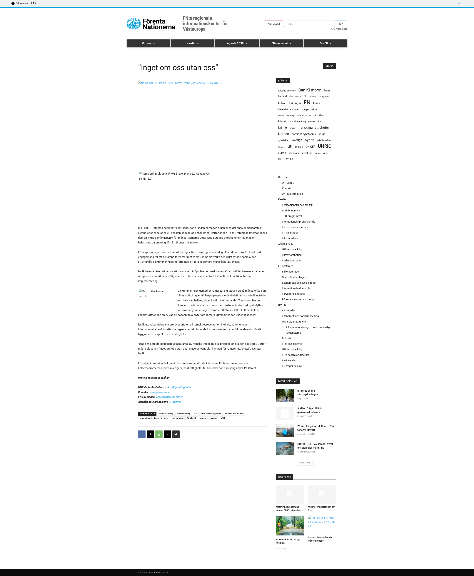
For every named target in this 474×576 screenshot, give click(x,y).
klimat (282, 121)
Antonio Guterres (287, 90)
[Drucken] (176, 434)
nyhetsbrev (284, 140)
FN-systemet (285, 266)
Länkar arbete (290, 238)
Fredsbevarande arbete (295, 227)
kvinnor (283, 127)
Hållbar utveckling (292, 249)
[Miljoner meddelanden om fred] (322, 494)
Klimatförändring (292, 254)
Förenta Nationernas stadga (298, 299)
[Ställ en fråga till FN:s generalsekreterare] (285, 413)
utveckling (306, 153)
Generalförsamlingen (288, 109)
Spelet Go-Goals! (291, 260)
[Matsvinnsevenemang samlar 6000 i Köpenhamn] (290, 494)
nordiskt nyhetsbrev (304, 134)
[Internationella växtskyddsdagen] (285, 396)
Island (300, 115)
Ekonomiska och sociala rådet (299, 282)
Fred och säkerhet (292, 343)
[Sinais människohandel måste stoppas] (322, 525)
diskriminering (183, 414)
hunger (305, 109)
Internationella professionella (298, 221)
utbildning (294, 153)
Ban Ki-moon (309, 90)
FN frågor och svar (292, 366)
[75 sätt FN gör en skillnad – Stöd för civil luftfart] (285, 431)
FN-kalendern (289, 360)
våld (223, 418)
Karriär (282, 199)
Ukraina (281, 147)
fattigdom (324, 96)
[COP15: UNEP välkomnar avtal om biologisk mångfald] (285, 448)
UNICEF (310, 146)
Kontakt (286, 188)
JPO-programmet (292, 216)
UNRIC (324, 146)
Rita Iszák (191, 418)
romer (203, 418)
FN (195, 414)
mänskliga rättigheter (178, 387)
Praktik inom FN (291, 210)
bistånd (282, 96)
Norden (283, 134)
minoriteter (178, 418)
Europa (313, 97)
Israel (308, 115)
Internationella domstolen (296, 288)
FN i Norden (289, 310)
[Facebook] (142, 434)
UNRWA (282, 153)
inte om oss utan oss (235, 414)
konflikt (312, 121)
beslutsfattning (166, 414)
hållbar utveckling (286, 115)
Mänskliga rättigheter (294, 321)
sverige (213, 418)
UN (290, 147)
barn (327, 90)
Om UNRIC (288, 182)
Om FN (282, 304)
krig (320, 121)
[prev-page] (278, 550)
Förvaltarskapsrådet (294, 293)
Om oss (282, 177)
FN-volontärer (290, 232)
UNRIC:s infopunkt (292, 193)
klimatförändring (297, 121)
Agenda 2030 (285, 243)
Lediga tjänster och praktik (297, 204)
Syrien (309, 140)
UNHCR (299, 147)
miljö (292, 128)
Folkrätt (286, 338)
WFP (280, 159)
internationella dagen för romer (154, 418)
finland (282, 103)
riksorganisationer (160, 392)
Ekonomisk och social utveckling (300, 316)
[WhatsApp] (159, 434)
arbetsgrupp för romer (169, 397)
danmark (295, 96)
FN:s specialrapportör (211, 414)
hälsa (314, 109)
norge (321, 134)
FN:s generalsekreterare (295, 354)
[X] (150, 434)
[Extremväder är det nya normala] (290, 526)
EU (305, 96)
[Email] (167, 434)
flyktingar (295, 103)
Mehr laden (305, 462)
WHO (289, 159)
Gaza (316, 103)
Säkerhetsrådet (324, 140)
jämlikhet (319, 115)
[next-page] (284, 550)
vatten (318, 153)
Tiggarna (175, 401)
